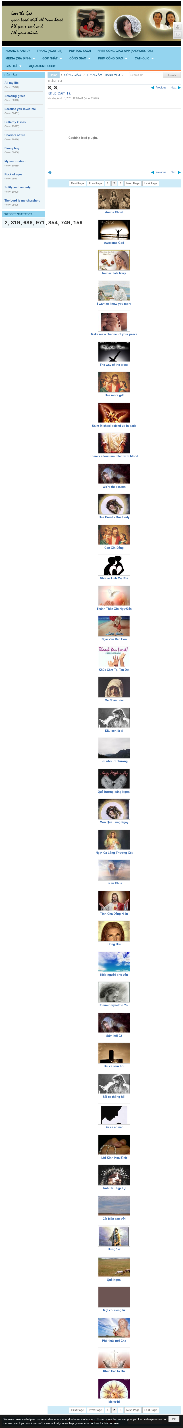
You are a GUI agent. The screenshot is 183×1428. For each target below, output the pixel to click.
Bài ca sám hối (114, 1066)
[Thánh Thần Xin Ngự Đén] (114, 596)
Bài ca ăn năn (114, 1127)
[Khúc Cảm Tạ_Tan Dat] (114, 657)
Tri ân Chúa (114, 883)
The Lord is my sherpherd (22, 200)
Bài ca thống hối (114, 1096)
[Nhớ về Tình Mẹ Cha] (114, 565)
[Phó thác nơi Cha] (114, 1328)
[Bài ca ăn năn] (114, 1114)
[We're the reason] (114, 474)
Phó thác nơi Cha (114, 1340)
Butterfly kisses (15, 122)
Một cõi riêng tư (114, 1310)
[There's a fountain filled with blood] (114, 443)
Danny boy (11, 148)
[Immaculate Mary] (114, 260)
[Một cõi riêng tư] (114, 1297)
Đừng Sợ (114, 1249)
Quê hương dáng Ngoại (114, 791)
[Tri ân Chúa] (114, 870)
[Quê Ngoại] (114, 1267)
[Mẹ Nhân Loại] (114, 687)
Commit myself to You (114, 1005)
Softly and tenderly (17, 187)
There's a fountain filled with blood (114, 456)
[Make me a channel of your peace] (114, 321)
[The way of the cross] (114, 352)
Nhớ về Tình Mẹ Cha (114, 578)
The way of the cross (114, 364)
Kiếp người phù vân (114, 974)
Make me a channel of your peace (114, 334)
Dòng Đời (114, 944)
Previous (161, 87)
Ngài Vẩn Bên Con (114, 639)
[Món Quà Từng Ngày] (114, 809)
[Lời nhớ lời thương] (114, 748)
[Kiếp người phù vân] (114, 962)
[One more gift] (114, 382)
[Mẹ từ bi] (114, 1389)
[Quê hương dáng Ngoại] (114, 779)
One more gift (114, 395)
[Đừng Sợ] (114, 1236)
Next (173, 87)
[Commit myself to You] (114, 992)
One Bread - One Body (114, 517)
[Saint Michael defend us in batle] (114, 413)
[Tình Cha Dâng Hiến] (114, 901)
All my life (11, 82)
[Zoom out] (55, 87)
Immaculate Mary (114, 273)
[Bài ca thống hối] (114, 1084)
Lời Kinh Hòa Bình (114, 1157)
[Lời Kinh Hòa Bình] (114, 1145)
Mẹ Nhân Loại (114, 700)
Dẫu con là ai (114, 730)
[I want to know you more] (114, 291)
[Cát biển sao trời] (114, 1206)
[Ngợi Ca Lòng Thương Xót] (114, 840)
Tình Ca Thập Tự (114, 1188)
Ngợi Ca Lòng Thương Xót (114, 852)
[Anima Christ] (114, 199)
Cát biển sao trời (114, 1218)
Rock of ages (13, 174)
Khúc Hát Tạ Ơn (114, 1371)
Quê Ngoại (114, 1279)
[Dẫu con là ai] (114, 718)
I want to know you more (114, 303)
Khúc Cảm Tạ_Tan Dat (114, 669)
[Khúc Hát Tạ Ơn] (114, 1358)
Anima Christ (114, 212)
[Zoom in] (50, 87)
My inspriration (14, 161)
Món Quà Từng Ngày (114, 822)
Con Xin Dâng (114, 547)
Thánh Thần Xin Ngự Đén (114, 608)
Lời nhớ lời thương (114, 761)
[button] (20, 58)
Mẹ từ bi (114, 1401)
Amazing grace (14, 96)
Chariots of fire (14, 135)
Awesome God (114, 242)
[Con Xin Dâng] (114, 535)
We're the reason (114, 486)
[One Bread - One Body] (114, 504)
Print (50, 172)
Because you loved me (20, 109)
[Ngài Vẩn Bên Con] (114, 626)
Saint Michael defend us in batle (114, 425)
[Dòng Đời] (114, 931)
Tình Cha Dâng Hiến (114, 913)
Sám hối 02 (114, 1035)
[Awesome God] (114, 230)
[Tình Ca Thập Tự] (114, 1175)
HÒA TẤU (10, 75)
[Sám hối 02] (114, 1023)
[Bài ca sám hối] (114, 1053)
